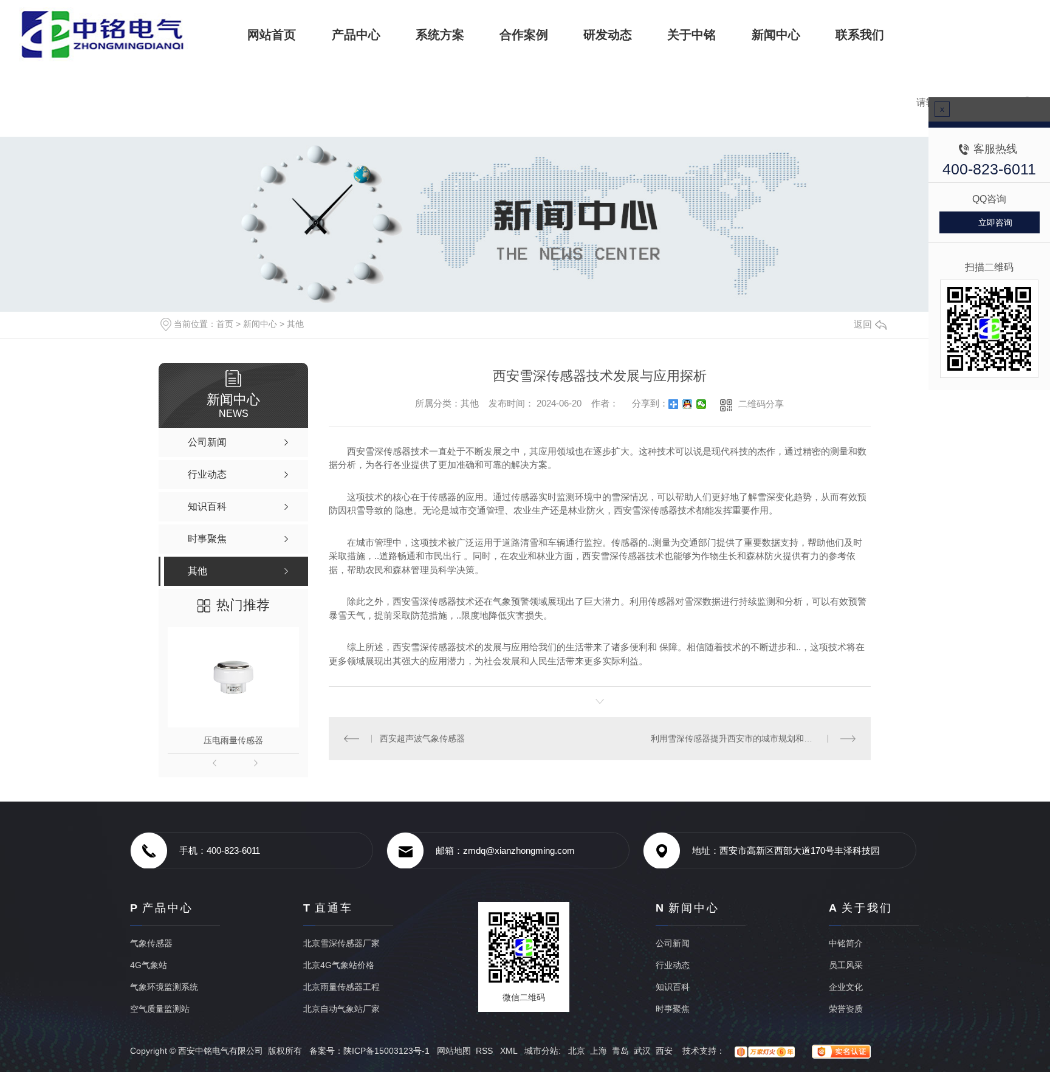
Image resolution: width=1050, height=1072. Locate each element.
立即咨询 (995, 222)
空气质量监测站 (160, 1009)
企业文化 (846, 987)
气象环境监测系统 (164, 987)
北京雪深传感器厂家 (341, 943)
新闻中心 (260, 324)
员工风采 (846, 965)
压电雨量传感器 (233, 740)
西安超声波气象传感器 (422, 738)
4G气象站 (148, 965)
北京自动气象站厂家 (341, 1009)
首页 (224, 324)
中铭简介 (846, 943)
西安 (664, 1051)
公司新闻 (673, 943)
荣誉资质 (846, 1009)
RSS (485, 1051)
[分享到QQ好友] (687, 404)
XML (510, 1051)
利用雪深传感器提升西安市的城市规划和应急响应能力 (753, 738)
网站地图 (454, 1051)
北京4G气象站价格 (338, 965)
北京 (576, 1051)
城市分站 (541, 1051)
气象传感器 (151, 943)
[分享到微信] (701, 404)
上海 (598, 1051)
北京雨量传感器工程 (341, 987)
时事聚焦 (673, 1009)
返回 (863, 324)
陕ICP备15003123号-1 (386, 1051)
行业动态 (673, 965)
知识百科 (673, 987)
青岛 (620, 1051)
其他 (295, 324)
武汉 (642, 1051)
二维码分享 (761, 404)
